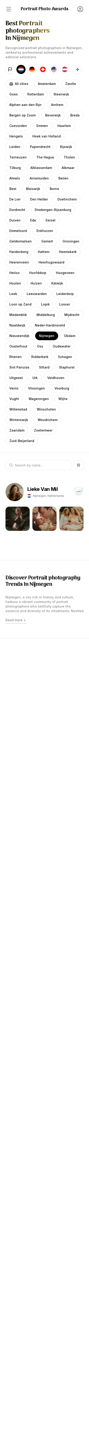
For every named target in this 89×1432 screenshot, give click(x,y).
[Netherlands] (21, 69)
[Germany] (32, 69)
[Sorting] (78, 465)
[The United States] (53, 69)
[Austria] (64, 69)
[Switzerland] (42, 69)
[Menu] (9, 9)
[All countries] (10, 69)
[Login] (80, 9)
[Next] (77, 69)
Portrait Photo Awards (44, 9)
